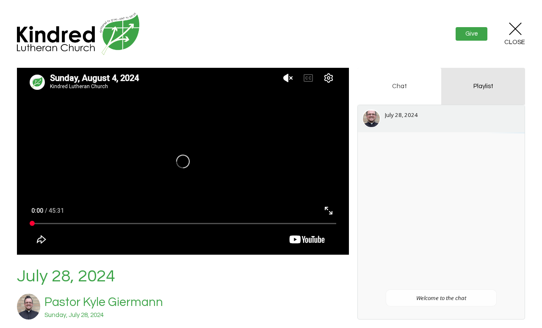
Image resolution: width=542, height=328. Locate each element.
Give (471, 34)
